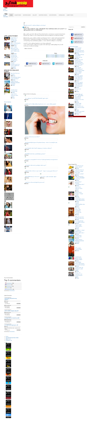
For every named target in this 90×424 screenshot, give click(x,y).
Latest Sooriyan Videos (73, 46)
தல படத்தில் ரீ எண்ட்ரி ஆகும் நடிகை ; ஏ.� (11, 325)
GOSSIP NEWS (17, 15)
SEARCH (83, 27)
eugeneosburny (9, 289)
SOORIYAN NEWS (27, 15)
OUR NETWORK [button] (52, 15)
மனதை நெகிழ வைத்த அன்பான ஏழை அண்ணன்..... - (10, 299)
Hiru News (5, 10)
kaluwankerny (9, 283)
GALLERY (35, 15)
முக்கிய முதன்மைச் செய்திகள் (11, 36)
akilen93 (8, 287)
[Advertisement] (45, 81)
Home (7, 336)
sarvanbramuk (9, 286)
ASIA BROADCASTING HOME (12, 337)
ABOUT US (8, 339)
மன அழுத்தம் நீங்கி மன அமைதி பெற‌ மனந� (11, 317)
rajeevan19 (9, 284)
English (4, 9)
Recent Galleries (7, 102)
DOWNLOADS (62, 15)
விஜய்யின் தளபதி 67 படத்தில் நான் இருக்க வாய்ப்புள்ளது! (35, 25)
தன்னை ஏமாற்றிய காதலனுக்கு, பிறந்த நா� (11, 310)
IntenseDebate (12, 290)
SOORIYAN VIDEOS (43, 15)
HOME (11, 15)
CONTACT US (9, 340)
